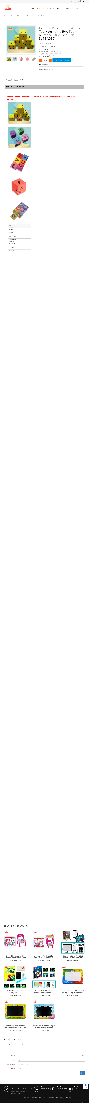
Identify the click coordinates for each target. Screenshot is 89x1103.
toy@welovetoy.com (79, 1089)
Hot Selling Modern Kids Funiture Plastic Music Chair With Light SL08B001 (15, 957)
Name (14, 1068)
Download (59, 8)
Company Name (11, 1064)
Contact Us (67, 8)
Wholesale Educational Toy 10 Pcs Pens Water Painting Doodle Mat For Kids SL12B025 (44, 1027)
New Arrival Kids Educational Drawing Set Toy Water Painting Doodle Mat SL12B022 (72, 992)
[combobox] (51, 1055)
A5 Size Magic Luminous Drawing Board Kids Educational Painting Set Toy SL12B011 (15, 993)
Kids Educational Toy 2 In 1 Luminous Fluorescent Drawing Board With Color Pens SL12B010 (72, 958)
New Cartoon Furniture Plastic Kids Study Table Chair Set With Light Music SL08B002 (44, 957)
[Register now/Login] (75, 1)
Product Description (15, 80)
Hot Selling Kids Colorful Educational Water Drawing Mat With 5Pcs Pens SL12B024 (15, 1027)
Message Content (11, 1044)
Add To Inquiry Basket (62, 60)
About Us (51, 8)
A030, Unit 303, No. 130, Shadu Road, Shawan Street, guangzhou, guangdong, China (21, 1091)
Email (14, 1060)
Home (33, 8)
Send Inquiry (77, 8)
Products (40, 8)
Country (13, 1056)
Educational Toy (21, 16)
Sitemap (68, 1098)
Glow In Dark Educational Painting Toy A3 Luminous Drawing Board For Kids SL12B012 (44, 993)
